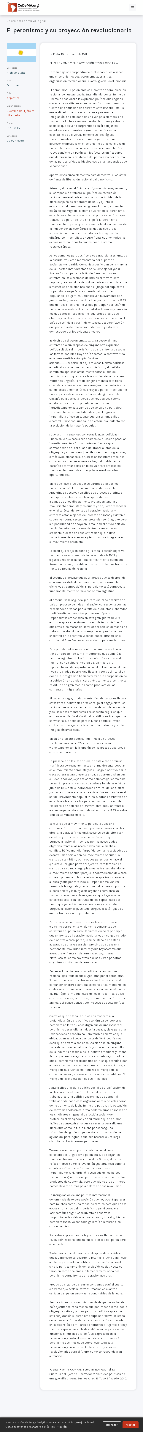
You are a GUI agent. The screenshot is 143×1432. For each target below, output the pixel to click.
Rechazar (111, 1424)
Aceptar (130, 1424)
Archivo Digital (36, 21)
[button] (132, 7)
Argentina (13, 98)
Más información (55, 1426)
